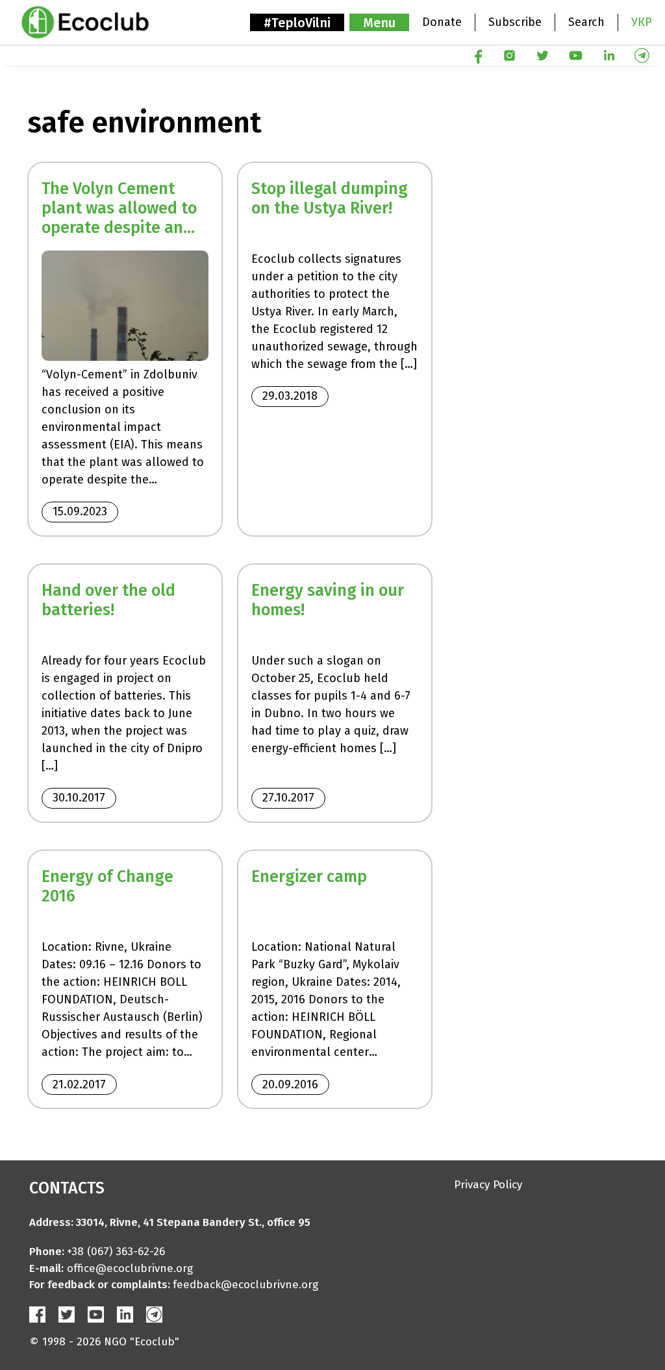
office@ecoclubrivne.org (130, 1268)
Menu (379, 23)
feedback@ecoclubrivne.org (245, 1284)
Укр (641, 22)
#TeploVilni (297, 23)
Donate (442, 22)
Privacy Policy (488, 1185)
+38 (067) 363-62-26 (116, 1251)
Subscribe (515, 22)
